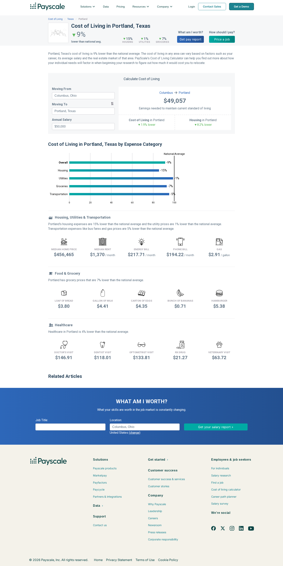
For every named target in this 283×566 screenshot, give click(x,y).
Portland (184, 93)
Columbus (166, 93)
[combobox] (83, 95)
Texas (70, 19)
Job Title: (41, 420)
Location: (116, 420)
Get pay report (190, 39)
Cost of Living (55, 19)
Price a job (222, 39)
